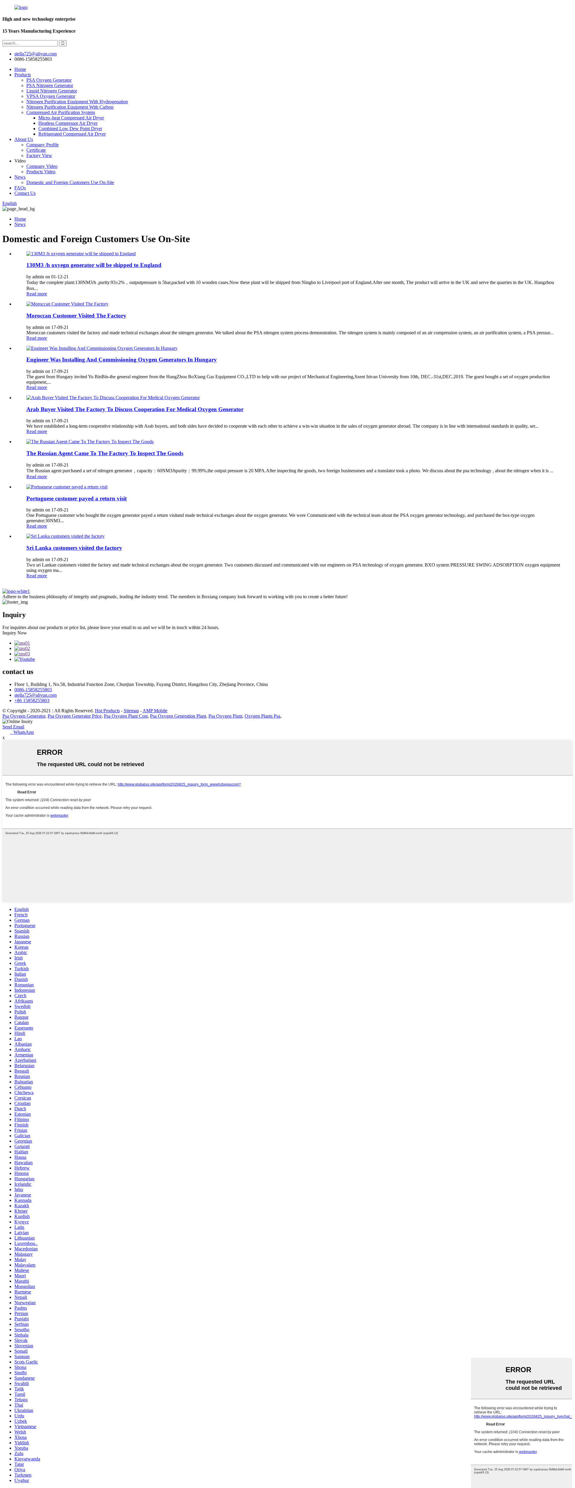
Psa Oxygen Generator (23, 716)
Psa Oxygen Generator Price (75, 716)
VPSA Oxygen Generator (50, 96)
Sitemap (131, 710)
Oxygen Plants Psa (262, 716)
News (19, 177)
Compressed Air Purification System (60, 112)
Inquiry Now (14, 632)
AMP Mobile (155, 710)
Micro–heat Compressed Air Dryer (71, 117)
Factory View (39, 155)
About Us (23, 139)
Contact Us (25, 193)
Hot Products (107, 710)
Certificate (36, 150)
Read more (36, 293)
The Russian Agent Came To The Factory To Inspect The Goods (104, 453)
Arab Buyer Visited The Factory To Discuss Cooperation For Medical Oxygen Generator (134, 409)
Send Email (13, 726)
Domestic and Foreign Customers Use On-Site (70, 182)
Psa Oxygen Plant (225, 716)
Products (22, 74)
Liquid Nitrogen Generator (51, 90)
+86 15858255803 (31, 700)
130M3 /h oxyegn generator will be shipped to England (93, 265)
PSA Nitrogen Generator (49, 85)
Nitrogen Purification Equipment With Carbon (70, 107)
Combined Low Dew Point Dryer (70, 128)
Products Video (40, 171)
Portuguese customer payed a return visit (76, 498)
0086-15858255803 (33, 689)
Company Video (42, 166)
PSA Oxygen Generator (49, 80)
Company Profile (42, 144)
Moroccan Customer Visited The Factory (76, 315)
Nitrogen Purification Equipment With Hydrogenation (77, 101)
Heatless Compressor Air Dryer (68, 123)
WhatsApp (22, 732)
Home (20, 69)
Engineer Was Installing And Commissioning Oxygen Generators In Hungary (121, 359)
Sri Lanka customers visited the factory (74, 548)
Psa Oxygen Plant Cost (126, 716)
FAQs (20, 187)
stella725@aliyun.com (35, 53)
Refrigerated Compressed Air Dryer (72, 133)
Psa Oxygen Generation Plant (178, 716)
